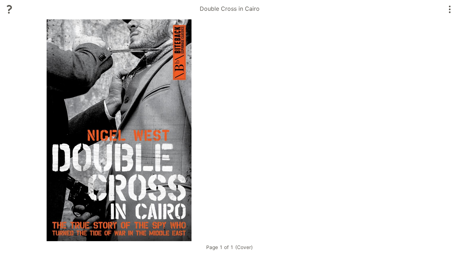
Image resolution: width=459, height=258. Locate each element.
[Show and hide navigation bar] (450, 9)
